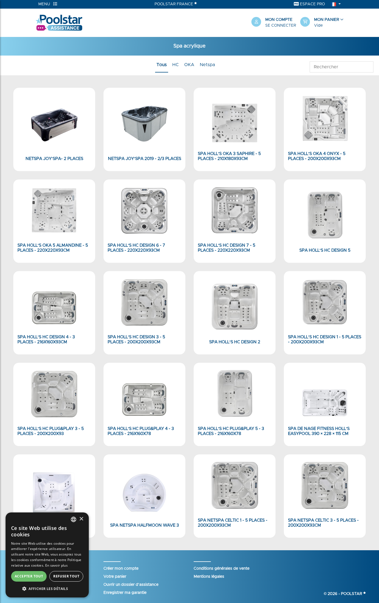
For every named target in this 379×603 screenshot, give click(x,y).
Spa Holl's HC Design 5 (324, 250)
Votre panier (114, 577)
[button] (321, 23)
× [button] (81, 519)
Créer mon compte (120, 569)
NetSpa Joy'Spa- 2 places (54, 159)
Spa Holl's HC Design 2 (234, 342)
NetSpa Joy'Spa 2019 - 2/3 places (144, 159)
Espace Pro (312, 4)
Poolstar (352, 594)
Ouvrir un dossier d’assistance (130, 585)
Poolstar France (174, 4)
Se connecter (280, 25)
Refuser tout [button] (66, 576)
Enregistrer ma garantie (124, 593)
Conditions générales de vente (221, 569)
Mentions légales (209, 577)
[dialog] (47, 554)
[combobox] (73, 519)
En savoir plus (56, 565)
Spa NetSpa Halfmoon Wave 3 (144, 525)
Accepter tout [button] (29, 576)
